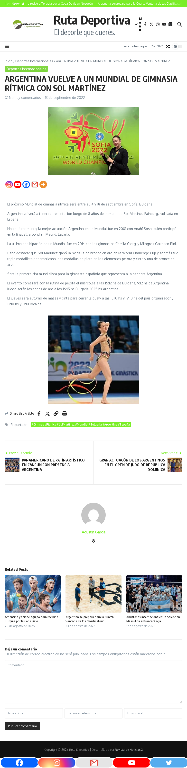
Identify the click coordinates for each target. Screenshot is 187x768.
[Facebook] (26, 184)
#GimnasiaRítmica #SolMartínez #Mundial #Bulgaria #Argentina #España (81, 424)
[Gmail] (34, 184)
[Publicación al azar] (168, 46)
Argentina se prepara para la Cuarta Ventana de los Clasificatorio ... (89, 619)
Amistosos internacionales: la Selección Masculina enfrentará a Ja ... (153, 619)
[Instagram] (9, 184)
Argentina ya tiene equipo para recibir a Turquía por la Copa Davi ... (31, 619)
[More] (43, 184)
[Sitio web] (93, 541)
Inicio (8, 61)
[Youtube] (17, 184)
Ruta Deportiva (92, 19)
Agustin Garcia (93, 532)
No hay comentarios (25, 97)
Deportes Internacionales (34, 61)
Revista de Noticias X (129, 749)
